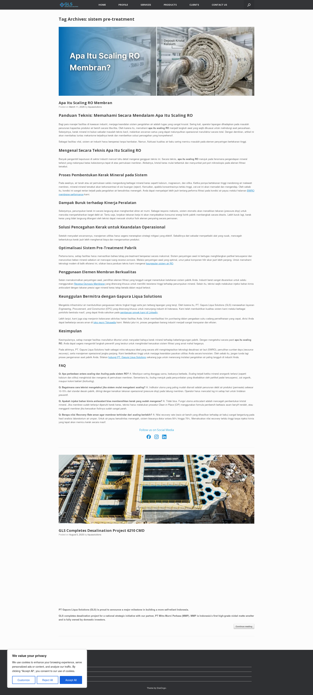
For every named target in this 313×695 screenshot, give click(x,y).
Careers (65, 669)
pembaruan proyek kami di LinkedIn (139, 312)
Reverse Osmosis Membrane (89, 283)
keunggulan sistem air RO (159, 263)
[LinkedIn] (164, 438)
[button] (249, 5)
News (64, 664)
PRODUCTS (170, 4)
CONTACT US (219, 4)
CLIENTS (194, 4)
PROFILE (123, 4)
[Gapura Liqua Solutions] (69, 5)
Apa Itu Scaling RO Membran (85, 102)
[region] (47, 669)
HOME (102, 4)
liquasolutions (95, 106)
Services (66, 674)
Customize (24, 680)
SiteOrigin (161, 687)
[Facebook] (149, 438)
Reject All (47, 680)
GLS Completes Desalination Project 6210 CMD (102, 530)
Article (65, 679)
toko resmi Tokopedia (104, 322)
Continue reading (244, 626)
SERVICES (146, 4)
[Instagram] (156, 438)
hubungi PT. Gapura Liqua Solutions (127, 357)
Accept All (71, 680)
